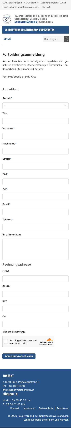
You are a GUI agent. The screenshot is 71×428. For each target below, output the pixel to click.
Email (6, 204)
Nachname (9, 143)
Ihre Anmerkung (12, 234)
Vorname (8, 128)
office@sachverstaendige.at (18, 389)
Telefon (7, 219)
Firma (5, 270)
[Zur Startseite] (7, 19)
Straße (7, 158)
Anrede (7, 98)
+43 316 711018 (16, 385)
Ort (5, 189)
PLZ (5, 173)
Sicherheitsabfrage (13, 331)
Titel (5, 113)
